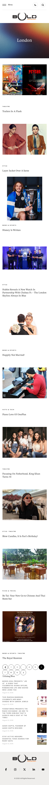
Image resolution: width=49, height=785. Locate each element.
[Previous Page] (5, 667)
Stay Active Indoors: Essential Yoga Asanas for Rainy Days (15, 739)
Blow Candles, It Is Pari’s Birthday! (20, 536)
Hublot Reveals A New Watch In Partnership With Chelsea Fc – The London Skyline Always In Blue (24, 293)
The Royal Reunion (12, 658)
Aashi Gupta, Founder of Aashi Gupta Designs (14, 727)
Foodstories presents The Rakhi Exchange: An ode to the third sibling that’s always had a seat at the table (15, 713)
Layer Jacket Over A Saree (15, 171)
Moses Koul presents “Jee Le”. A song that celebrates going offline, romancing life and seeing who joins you (15, 685)
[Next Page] (23, 672)
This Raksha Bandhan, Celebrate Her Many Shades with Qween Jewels (15, 699)
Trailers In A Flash (12, 111)
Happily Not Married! (13, 355)
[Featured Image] (24, 80)
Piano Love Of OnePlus (14, 414)
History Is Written (11, 230)
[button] (7, 5)
